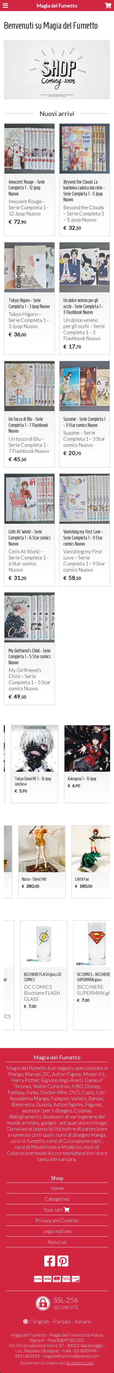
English (41, 1321)
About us (57, 1242)
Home (57, 1188)
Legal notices (57, 1231)
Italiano (83, 1321)
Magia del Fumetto (57, 5)
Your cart (53, 1210)
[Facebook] (49, 1264)
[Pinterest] (63, 1264)
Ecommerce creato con (57, 1362)
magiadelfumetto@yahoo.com (71, 1355)
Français (62, 1321)
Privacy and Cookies (57, 1220)
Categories (57, 1199)
